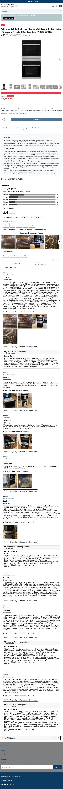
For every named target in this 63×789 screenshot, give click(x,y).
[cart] (56, 6)
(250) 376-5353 (34, 1)
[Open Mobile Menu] (60, 6)
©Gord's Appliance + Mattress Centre (9, 776)
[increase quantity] (5, 119)
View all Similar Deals (8, 18)
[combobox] (31, 11)
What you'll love (6, 104)
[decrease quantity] (5, 120)
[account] (53, 6)
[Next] (59, 59)
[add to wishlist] (8, 119)
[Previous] (3, 59)
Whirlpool (5, 36)
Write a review (17, 34)
